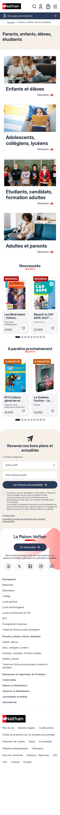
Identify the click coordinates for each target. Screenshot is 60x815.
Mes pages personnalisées (20, 16)
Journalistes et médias (14, 696)
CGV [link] (4, 762)
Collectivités (9, 680)
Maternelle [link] (7, 585)
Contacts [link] (15, 762)
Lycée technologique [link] (13, 607)
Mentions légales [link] (26, 728)
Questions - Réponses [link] (37, 755)
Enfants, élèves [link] (10, 642)
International (9, 702)
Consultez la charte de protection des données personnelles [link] (24, 520)
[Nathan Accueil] (11, 6)
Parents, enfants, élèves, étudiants (21, 636)
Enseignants (9, 579)
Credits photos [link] (46, 728)
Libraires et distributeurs (16, 691)
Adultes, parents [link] (10, 658)
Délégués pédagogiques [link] (15, 748)
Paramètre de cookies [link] (13, 741)
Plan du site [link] (8, 728)
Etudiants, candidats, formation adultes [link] (21, 653)
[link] (8, 566)
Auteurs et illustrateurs (15, 685)
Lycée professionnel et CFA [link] (16, 612)
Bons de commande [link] (12, 755)
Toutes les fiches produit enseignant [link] (21, 629)
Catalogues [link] (37, 748)
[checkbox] (4, 493)
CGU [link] (55, 755)
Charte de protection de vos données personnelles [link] (28, 734)
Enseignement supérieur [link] (14, 624)
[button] (17, 337)
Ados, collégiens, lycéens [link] (15, 647)
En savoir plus (9, 515)
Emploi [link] (32, 741)
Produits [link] (27, 762)
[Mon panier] (48, 6)
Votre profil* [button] (11, 465)
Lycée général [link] (9, 601)
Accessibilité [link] (45, 741)
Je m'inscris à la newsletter (28, 484)
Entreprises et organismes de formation (24, 674)
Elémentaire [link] (8, 590)
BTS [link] (4, 618)
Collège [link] (6, 596)
